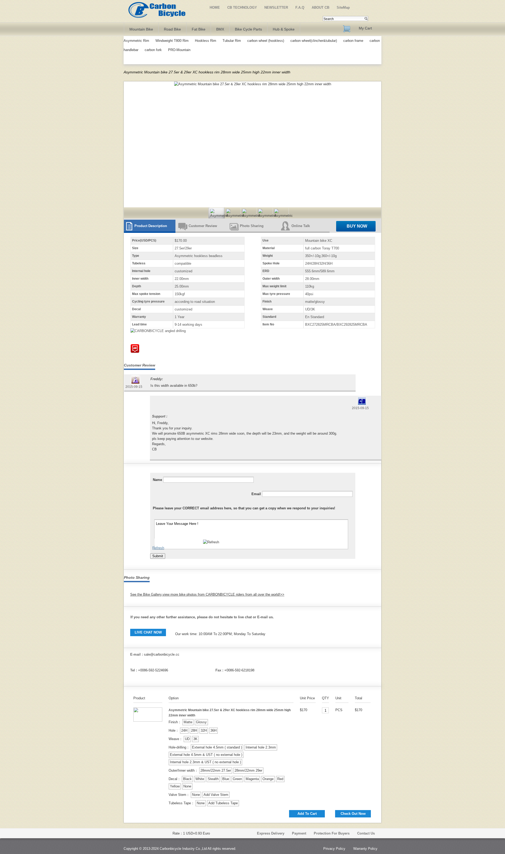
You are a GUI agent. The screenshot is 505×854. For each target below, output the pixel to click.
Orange (268, 779)
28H (194, 730)
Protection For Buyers (332, 833)
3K (195, 739)
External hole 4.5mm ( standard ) (217, 747)
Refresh (158, 548)
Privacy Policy (334, 849)
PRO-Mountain (179, 50)
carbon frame (353, 41)
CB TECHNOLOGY (242, 7)
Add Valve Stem (216, 795)
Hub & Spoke (284, 29)
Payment (299, 833)
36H (213, 730)
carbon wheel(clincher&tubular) (313, 41)
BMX (220, 29)
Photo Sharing (252, 226)
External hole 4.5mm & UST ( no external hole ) (206, 755)
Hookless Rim (205, 41)
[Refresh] (211, 542)
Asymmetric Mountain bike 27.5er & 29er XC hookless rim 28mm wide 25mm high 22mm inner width (207, 72)
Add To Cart (307, 814)
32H (204, 730)
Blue (225, 779)
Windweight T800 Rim (172, 41)
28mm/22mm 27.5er (215, 770)
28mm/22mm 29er (248, 770)
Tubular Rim (232, 41)
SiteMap (343, 7)
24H (184, 730)
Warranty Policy (365, 849)
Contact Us (366, 833)
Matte (188, 722)
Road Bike (172, 29)
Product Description (150, 226)
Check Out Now (353, 814)
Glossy (201, 722)
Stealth (213, 779)
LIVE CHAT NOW (148, 632)
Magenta (252, 779)
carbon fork (153, 50)
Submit (157, 556)
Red (280, 779)
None (187, 786)
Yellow (175, 786)
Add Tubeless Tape (223, 803)
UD (187, 739)
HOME (215, 7)
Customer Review (203, 226)
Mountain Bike (141, 29)
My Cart (365, 28)
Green (237, 779)
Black (187, 779)
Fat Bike (198, 29)
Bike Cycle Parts (248, 29)
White (199, 779)
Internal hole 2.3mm (261, 747)
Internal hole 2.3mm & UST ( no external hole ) (205, 762)
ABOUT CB (320, 7)
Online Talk (300, 226)
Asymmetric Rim (136, 41)
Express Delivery (270, 833)
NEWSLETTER (276, 7)
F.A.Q (299, 7)
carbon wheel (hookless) (265, 41)
